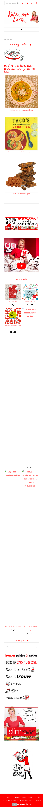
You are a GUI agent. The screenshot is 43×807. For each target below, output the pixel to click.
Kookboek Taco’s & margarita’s (21, 152)
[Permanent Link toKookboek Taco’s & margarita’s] (21, 149)
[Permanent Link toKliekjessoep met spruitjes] (21, 107)
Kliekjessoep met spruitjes (21, 110)
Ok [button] (15, 804)
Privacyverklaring (24, 804)
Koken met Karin (21, 17)
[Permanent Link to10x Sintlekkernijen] (21, 191)
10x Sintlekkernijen (21, 193)
